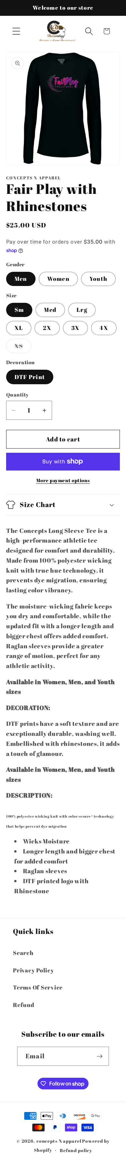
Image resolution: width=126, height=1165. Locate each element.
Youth (98, 278)
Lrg (82, 309)
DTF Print (30, 377)
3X (75, 328)
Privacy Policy (33, 970)
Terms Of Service (38, 987)
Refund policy (76, 1150)
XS (23, 347)
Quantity (17, 394)
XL (19, 328)
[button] (16, 31)
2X (47, 328)
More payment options (63, 480)
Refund (24, 1005)
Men (21, 278)
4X (104, 328)
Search (23, 953)
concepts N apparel (59, 1141)
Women (58, 278)
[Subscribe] (100, 1056)
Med (50, 309)
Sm (19, 309)
